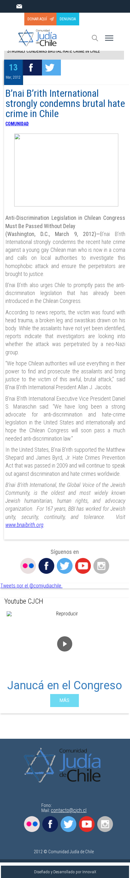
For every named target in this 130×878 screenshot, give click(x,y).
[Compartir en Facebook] (32, 67)
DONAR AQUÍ (37, 19)
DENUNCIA (68, 19)
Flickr (28, 566)
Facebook (46, 566)
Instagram (101, 566)
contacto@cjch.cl (68, 810)
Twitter (65, 566)
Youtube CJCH (23, 601)
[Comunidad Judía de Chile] (64, 766)
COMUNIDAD (17, 123)
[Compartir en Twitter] (51, 67)
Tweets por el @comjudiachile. (31, 586)
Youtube (83, 566)
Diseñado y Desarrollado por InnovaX (65, 871)
